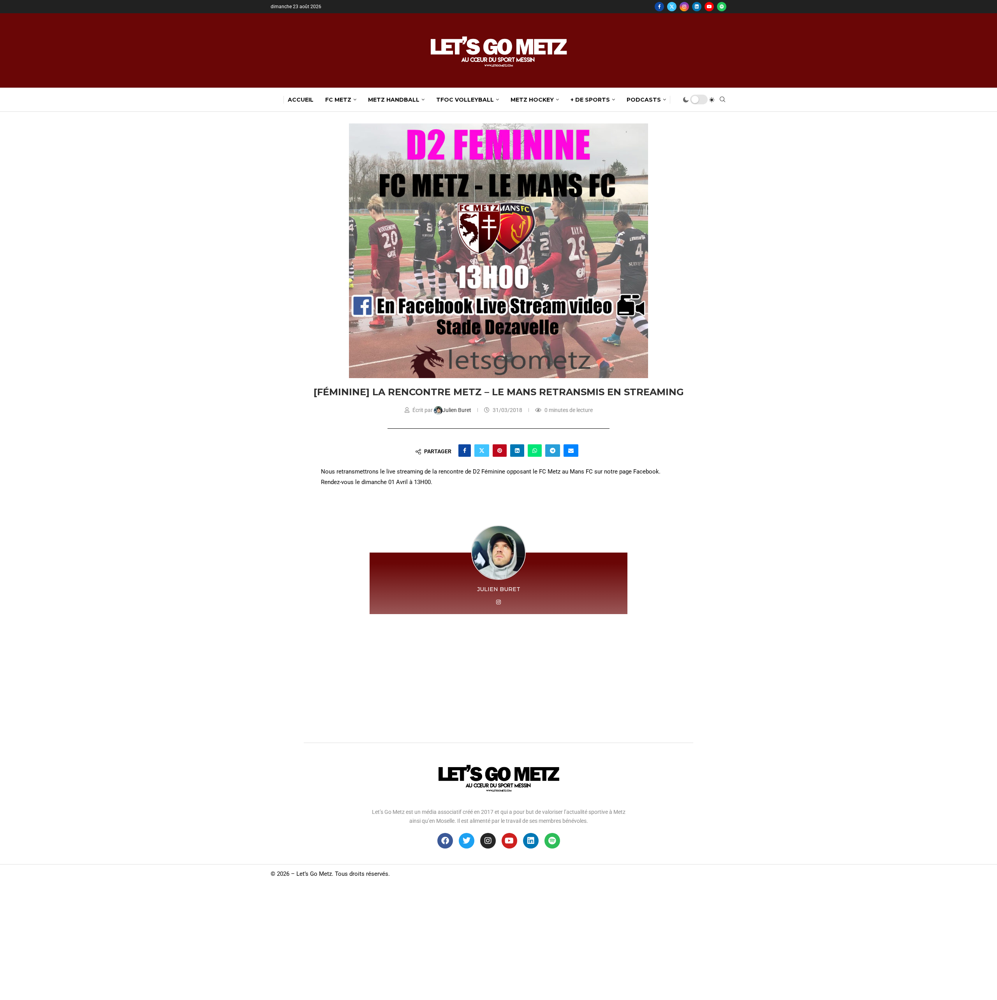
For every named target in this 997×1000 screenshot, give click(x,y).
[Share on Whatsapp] (535, 450)
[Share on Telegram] (552, 450)
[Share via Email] (571, 450)
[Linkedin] (696, 6)
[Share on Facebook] (464, 450)
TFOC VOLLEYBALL (465, 99)
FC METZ (338, 99)
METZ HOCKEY (532, 99)
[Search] (722, 100)
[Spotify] (721, 6)
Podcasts (644, 99)
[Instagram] (684, 6)
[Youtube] (709, 6)
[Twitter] (671, 6)
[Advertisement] (498, 676)
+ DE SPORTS (590, 99)
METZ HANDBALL (393, 99)
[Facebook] (659, 6)
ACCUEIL (301, 99)
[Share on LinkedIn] (517, 450)
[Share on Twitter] (481, 450)
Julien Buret (457, 410)
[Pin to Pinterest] (500, 450)
